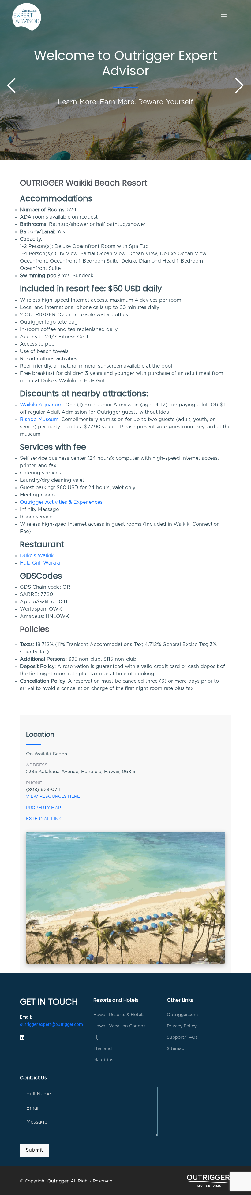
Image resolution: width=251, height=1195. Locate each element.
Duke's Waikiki (37, 555)
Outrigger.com (182, 1015)
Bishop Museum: (40, 419)
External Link (44, 819)
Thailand (102, 1049)
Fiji (96, 1037)
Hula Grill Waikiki (40, 563)
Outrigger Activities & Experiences (61, 502)
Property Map (43, 808)
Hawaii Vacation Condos (119, 1026)
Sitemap (175, 1049)
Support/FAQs (182, 1037)
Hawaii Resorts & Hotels (118, 1015)
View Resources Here (53, 796)
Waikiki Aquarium (41, 404)
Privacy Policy (182, 1026)
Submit (34, 1150)
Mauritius (103, 1060)
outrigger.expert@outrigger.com (51, 1024)
